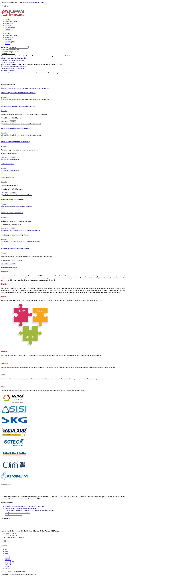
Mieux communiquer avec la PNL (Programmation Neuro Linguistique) (18, 93)
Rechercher (5, 47)
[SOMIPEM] (14, 480)
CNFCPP (8, 560)
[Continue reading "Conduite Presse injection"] (10, 159)
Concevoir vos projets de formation (12, 68)
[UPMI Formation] (2, 7)
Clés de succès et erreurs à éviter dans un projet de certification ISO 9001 (29, 510)
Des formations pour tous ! (10, 52)
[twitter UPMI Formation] (5, 541)
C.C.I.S (7, 555)
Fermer (13, 121)
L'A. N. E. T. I (9, 562)
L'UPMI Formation (8, 54)
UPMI (7, 566)
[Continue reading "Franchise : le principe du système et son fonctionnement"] (21, 124)
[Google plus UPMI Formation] (8, 7)
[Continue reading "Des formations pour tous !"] (10, 49)
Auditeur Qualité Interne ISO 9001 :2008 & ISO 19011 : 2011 (25, 506)
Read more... (5, 121)
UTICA (7, 568)
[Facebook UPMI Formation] (2, 541)
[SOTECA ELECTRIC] (14, 447)
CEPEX (7, 558)
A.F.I (6, 549)
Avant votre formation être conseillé (12, 60)
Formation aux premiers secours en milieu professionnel (15, 235)
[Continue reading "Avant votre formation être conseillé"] (13, 58)
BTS (6, 553)
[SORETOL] (14, 458)
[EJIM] (14, 469)
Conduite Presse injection (7, 164)
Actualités (4, 97)
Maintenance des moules (13, 515)
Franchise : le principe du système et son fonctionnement (15, 128)
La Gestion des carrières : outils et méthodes (12, 199)
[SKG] (14, 425)
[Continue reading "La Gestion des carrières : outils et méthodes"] (16, 195)
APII (6, 551)
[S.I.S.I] (14, 414)
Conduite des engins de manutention (17, 513)
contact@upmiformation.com (34, 2)
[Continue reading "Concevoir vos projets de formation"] (13, 66)
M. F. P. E (8, 564)
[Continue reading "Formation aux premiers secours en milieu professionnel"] (20, 230)
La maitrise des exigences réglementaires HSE (20, 508)
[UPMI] (14, 403)
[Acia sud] (14, 436)
